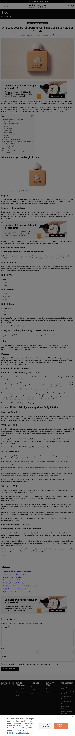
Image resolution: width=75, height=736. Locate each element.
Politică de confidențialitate (18, 733)
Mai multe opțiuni (45, 726)
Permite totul (60, 726)
